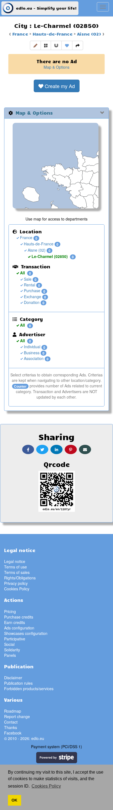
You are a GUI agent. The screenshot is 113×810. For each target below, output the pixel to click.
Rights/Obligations (20, 577)
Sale (27, 279)
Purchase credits (18, 617)
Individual (31, 346)
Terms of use (15, 567)
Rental (29, 285)
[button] (35, 45)
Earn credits (14, 622)
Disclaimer (13, 677)
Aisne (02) (88, 33)
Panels (10, 655)
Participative (14, 638)
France (20, 33)
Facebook (12, 733)
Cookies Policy (16, 588)
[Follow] (56, 45)
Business (31, 352)
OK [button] (14, 800)
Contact (11, 722)
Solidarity (12, 649)
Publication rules (18, 683)
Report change (17, 716)
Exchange (32, 296)
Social (9, 644)
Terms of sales (17, 572)
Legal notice (14, 561)
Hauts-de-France (51, 33)
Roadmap (12, 711)
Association (33, 358)
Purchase (31, 290)
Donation (31, 302)
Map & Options (56, 67)
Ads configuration (19, 628)
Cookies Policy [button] (46, 786)
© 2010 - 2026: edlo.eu (24, 738)
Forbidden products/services (28, 688)
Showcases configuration (25, 633)
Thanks (10, 727)
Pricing (10, 611)
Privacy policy (16, 583)
